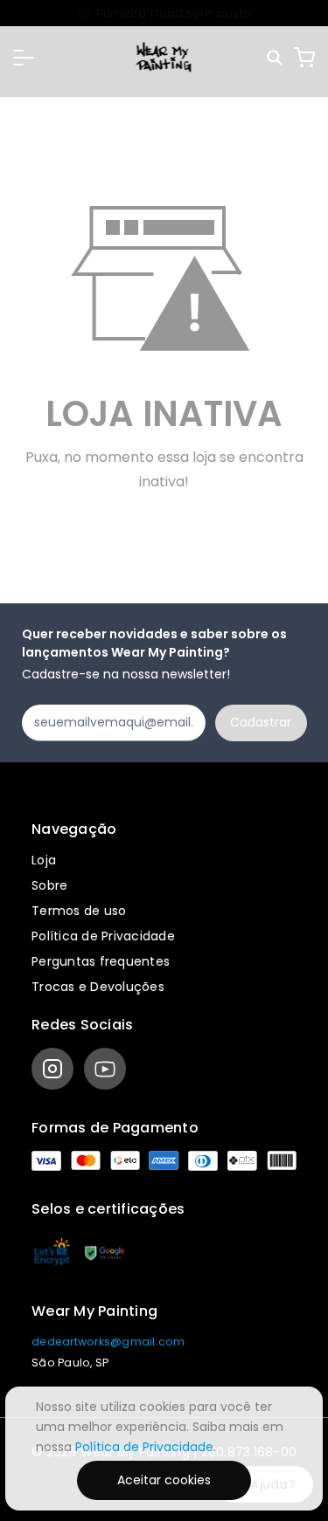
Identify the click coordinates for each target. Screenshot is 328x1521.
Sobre (49, 885)
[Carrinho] (304, 57)
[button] (23, 57)
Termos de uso (78, 910)
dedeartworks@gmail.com (108, 1341)
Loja (43, 860)
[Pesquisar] (276, 58)
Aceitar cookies (164, 1480)
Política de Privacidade (103, 936)
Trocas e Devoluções (97, 986)
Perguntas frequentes (100, 961)
